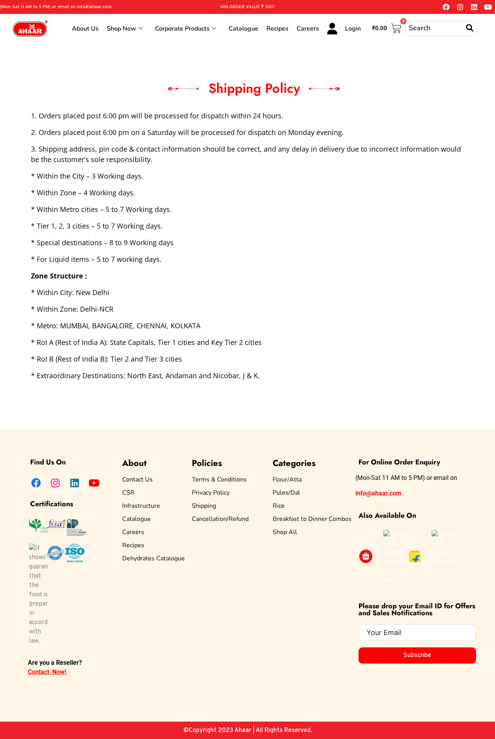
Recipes (277, 28)
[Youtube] (488, 7)
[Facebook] (446, 7)
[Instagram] (460, 7)
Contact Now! (47, 672)
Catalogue (243, 28)
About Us (85, 28)
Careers (308, 28)
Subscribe (417, 655)
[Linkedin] (474, 7)
